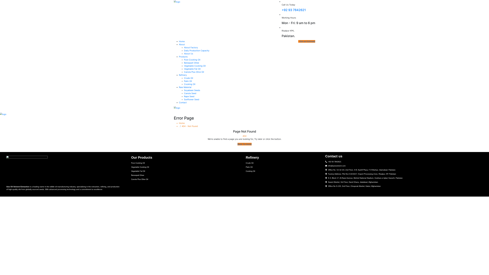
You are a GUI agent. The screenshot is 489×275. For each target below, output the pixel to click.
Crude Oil (188, 78)
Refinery (183, 75)
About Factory (191, 47)
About (182, 44)
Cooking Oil (189, 84)
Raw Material (185, 87)
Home (182, 41)
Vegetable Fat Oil (192, 69)
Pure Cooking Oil (192, 59)
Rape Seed (189, 96)
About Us (188, 53)
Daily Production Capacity (196, 50)
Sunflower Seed (191, 99)
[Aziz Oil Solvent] (177, 1)
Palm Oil (188, 81)
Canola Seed (190, 93)
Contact (183, 102)
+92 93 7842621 (294, 10)
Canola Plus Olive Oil (194, 72)
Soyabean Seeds (192, 90)
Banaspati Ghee (191, 62)
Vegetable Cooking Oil (195, 66)
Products (183, 56)
